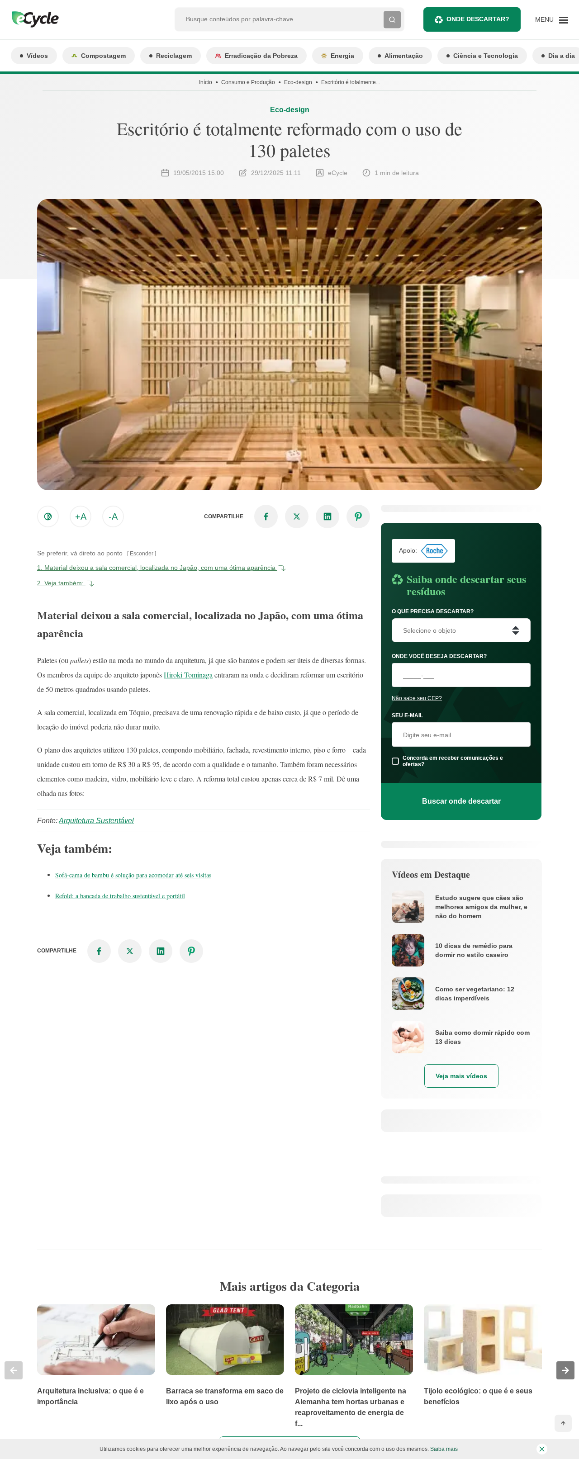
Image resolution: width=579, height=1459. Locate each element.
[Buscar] (392, 19)
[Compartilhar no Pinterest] (358, 516)
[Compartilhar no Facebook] (266, 516)
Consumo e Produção (248, 82)
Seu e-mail (407, 715)
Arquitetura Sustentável (96, 820)
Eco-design (298, 82)
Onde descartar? (477, 19)
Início (205, 82)
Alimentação (403, 55)
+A (80, 516)
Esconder (141, 553)
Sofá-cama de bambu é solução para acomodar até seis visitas (133, 875)
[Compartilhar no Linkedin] (327, 516)
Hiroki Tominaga (188, 674)
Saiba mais (444, 1449)
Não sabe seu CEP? (417, 698)
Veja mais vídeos (461, 1076)
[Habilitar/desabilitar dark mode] (48, 516)
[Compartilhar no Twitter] (296, 516)
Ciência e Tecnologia (485, 55)
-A (113, 516)
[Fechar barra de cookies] (541, 1449)
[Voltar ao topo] (563, 1423)
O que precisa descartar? (433, 611)
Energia (342, 55)
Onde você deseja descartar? (439, 656)
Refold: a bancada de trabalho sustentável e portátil (120, 895)
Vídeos (37, 55)
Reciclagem (174, 55)
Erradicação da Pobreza (261, 55)
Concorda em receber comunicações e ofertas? (453, 761)
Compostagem (103, 55)
